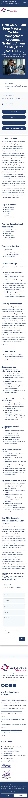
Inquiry (14, 117)
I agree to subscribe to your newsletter (12, 632)
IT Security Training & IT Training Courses (11, 730)
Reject (7, 795)
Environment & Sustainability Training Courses (12, 708)
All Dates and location (14, 128)
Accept (20, 795)
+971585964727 (8, 749)
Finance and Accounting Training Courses (11, 711)
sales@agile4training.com (9, 1)
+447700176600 (8, 759)
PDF (14, 122)
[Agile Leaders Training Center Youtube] (3, 685)
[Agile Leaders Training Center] (9, 10)
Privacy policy (20, 791)
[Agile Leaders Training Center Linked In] (6, 685)
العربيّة (24, 2)
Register (14, 111)
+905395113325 (8, 753)
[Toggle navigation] (24, 10)
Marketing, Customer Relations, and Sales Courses (13, 700)
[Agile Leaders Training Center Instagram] (14, 685)
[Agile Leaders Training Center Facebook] (10, 685)
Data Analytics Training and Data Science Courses (13, 705)
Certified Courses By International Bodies (11, 703)
